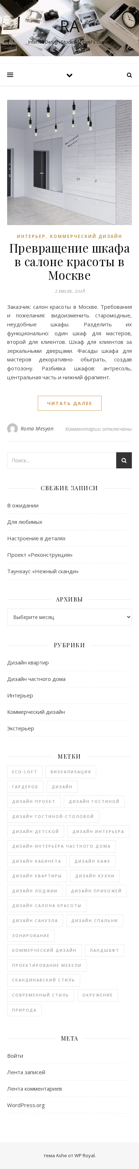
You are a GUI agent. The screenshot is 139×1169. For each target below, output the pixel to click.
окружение (97, 995)
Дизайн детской (35, 831)
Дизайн (62, 786)
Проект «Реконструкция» (40, 554)
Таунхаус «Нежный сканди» (43, 571)
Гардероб (25, 786)
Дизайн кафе (92, 861)
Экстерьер (20, 728)
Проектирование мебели (47, 965)
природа (24, 1010)
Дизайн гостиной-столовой (53, 816)
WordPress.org (26, 1105)
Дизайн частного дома (36, 678)
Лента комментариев (34, 1088)
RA (69, 26)
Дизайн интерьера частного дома (61, 846)
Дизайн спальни (94, 920)
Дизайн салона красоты (47, 905)
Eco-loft (24, 771)
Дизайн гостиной (94, 801)
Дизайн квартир (28, 662)
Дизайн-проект (34, 801)
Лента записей (26, 1072)
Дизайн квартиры (37, 875)
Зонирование (31, 935)
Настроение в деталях (36, 538)
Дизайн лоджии (35, 890)
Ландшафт (104, 950)
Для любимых (24, 521)
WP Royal (84, 1155)
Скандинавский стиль (43, 980)
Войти (15, 1055)
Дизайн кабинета (36, 861)
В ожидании (22, 505)
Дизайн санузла (35, 920)
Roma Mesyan (37, 428)
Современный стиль (40, 995)
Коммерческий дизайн (86, 236)
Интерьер (31, 236)
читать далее (69, 403)
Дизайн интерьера (98, 831)
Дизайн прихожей (96, 890)
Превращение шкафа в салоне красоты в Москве (69, 261)
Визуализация (71, 771)
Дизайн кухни (95, 875)
